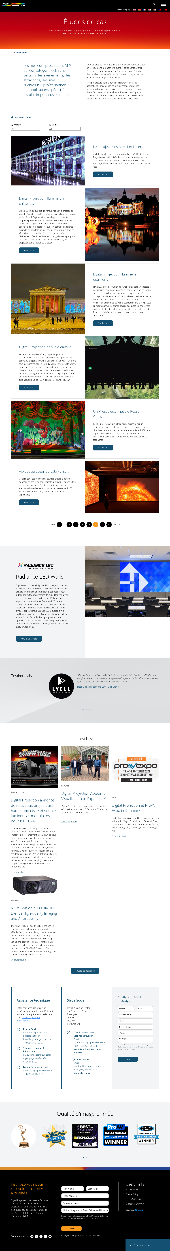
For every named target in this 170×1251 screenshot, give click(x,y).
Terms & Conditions (135, 1199)
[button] (83, 709)
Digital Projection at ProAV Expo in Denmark (133, 808)
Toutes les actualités (85, 970)
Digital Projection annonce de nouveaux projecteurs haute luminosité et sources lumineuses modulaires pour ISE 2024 (34, 810)
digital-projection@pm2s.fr (35, 1058)
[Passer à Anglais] (134, 9)
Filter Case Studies (21, 117)
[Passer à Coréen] (154, 9)
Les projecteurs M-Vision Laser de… (121, 146)
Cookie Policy (132, 1194)
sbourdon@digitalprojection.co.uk (89, 1042)
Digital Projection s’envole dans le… (46, 347)
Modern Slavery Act (135, 1203)
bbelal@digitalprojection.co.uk (37, 1039)
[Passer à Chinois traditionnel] (159, 9)
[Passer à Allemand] (139, 9)
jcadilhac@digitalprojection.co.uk (89, 1066)
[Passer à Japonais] (149, 9)
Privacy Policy (132, 1189)
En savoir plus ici (18, 872)
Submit (71, 1228)
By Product (16, 124)
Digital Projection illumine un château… (41, 201)
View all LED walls (29, 638)
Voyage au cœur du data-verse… (44, 471)
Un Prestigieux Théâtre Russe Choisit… (116, 414)
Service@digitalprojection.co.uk (37, 1070)
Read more (103, 174)
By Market (54, 124)
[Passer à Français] (144, 9)
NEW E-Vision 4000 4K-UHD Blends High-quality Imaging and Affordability (34, 913)
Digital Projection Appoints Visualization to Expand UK (83, 796)
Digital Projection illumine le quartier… (115, 277)
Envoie (127, 1059)
